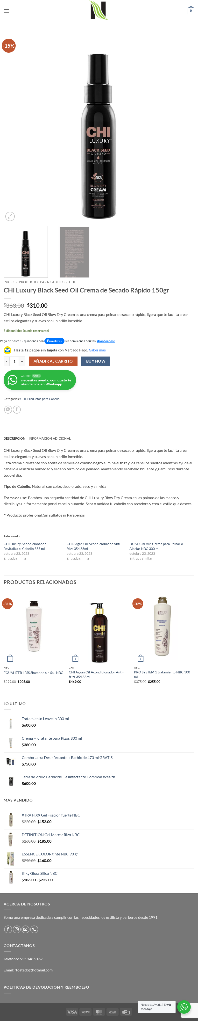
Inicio (9, 282)
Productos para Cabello (41, 282)
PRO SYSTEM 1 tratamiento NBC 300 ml (162, 674)
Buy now (96, 361)
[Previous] (13, 127)
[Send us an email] (25, 929)
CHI (72, 282)
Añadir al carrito (53, 361)
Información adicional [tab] (50, 438)
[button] (6, 11)
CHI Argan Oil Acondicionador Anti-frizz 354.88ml (96, 674)
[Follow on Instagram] (17, 929)
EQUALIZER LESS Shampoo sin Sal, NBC (33, 673)
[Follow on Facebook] (8, 929)
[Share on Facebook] (17, 410)
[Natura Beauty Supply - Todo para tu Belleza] (99, 11)
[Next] (184, 127)
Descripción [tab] (14, 438)
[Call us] (34, 929)
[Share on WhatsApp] (8, 410)
